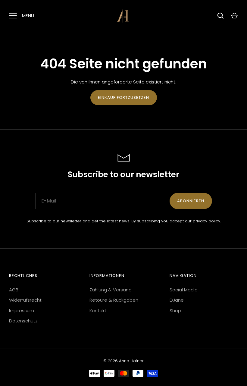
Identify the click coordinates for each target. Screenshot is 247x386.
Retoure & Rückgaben (113, 300)
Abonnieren (191, 201)
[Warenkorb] (234, 15)
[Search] (220, 15)
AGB (13, 290)
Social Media (184, 290)
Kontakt (97, 310)
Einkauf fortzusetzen (123, 97)
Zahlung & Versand (110, 290)
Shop (175, 310)
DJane (177, 300)
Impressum (21, 310)
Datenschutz (23, 321)
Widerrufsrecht (25, 300)
